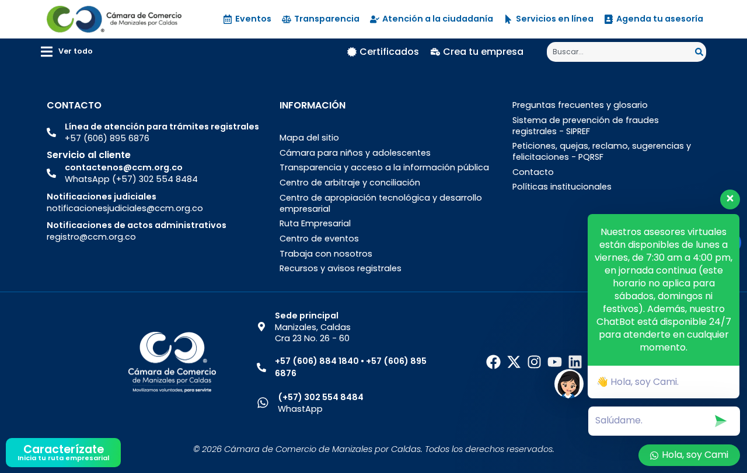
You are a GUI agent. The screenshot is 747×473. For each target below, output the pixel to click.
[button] (67, 51)
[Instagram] (534, 362)
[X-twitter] (514, 362)
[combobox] (621, 52)
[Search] (700, 52)
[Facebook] (493, 362)
